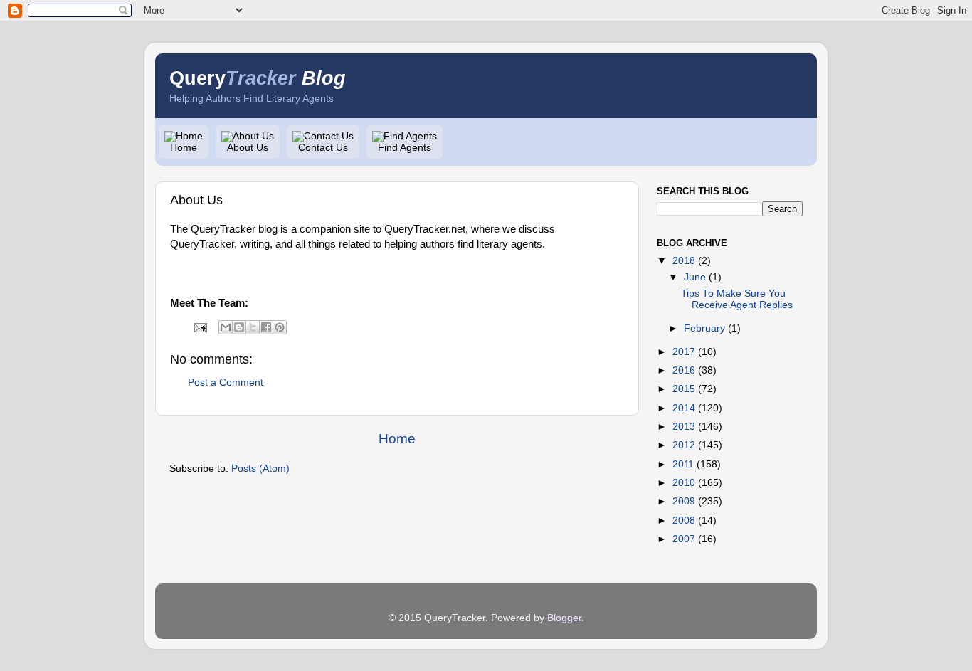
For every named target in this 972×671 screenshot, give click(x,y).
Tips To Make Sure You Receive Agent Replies (737, 299)
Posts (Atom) (260, 468)
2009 (683, 501)
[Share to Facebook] (266, 327)
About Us (247, 147)
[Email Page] (199, 327)
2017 (683, 352)
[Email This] (225, 327)
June (695, 277)
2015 (683, 389)
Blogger (564, 618)
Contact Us (323, 147)
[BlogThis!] (239, 327)
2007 (683, 539)
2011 (683, 464)
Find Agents (404, 147)
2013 (683, 426)
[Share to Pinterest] (280, 327)
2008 (683, 520)
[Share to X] (252, 327)
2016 (683, 370)
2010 (683, 482)
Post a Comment (225, 382)
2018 (683, 260)
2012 (683, 445)
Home (183, 147)
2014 (683, 408)
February (704, 328)
